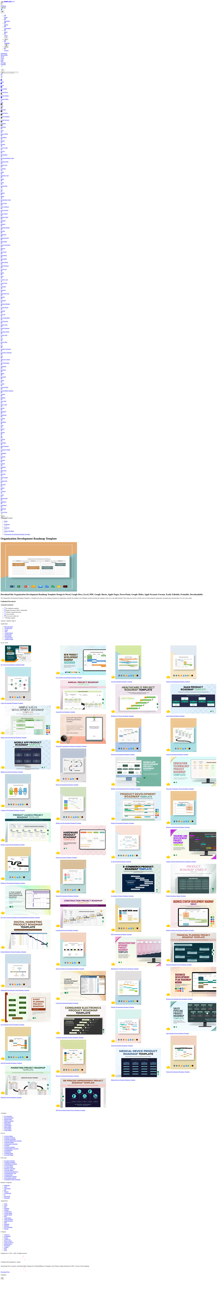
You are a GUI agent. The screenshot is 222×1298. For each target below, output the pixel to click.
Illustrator (6, 1224)
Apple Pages (7, 1218)
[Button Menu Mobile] (2, 2)
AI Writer (6, 1145)
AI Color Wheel (8, 1165)
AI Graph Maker (8, 1155)
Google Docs (7, 1211)
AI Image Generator (9, 1137)
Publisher (6, 1208)
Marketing (7, 1185)
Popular (6, 1229)
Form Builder (8, 1125)
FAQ (5, 1250)
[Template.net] (9, 2)
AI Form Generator (9, 1147)
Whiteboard (7, 1124)
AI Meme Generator (9, 1162)
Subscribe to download (7, 605)
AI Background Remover (11, 1171)
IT (4, 1195)
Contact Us (7, 1239)
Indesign (6, 1225)
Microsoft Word (8, 626)
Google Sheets (8, 1213)
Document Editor (9, 1117)
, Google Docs (8, 628)
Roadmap (6, 527)
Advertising (7, 1188)
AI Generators (8, 1116)
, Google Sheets (8, 633)
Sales (5, 1187)
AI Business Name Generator (12, 1179)
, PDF (5, 631)
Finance (6, 1191)
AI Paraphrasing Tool (10, 1173)
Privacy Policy (8, 1241)
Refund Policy (8, 1244)
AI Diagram (7, 1151)
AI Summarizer (8, 1175)
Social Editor (7, 1128)
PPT (5, 1207)
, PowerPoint (7, 636)
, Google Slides (8, 637)
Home (6, 521)
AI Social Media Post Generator (13, 1141)
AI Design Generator (10, 1139)
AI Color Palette (8, 1167)
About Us (7, 1234)
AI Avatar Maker (8, 1170)
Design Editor (8, 1119)
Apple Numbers (8, 1219)
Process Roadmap (9, 531)
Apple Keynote (8, 1221)
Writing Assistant (8, 1121)
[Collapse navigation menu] (2, 70)
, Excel (6, 630)
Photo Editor (7, 1127)
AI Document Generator (11, 1144)
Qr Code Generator (9, 1161)
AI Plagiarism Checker (10, 1176)
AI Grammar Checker (10, 1178)
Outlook (6, 1210)
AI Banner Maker (9, 1142)
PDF (5, 1216)
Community (7, 1236)
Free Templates (8, 1227)
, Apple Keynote (8, 639)
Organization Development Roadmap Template (17, 534)
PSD (5, 1222)
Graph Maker (8, 1130)
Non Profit (7, 1196)
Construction (7, 1193)
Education (7, 1198)
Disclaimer (7, 1245)
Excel (5, 1205)
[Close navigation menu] (2, 11)
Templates (7, 524)
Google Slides (8, 1214)
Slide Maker (7, 1122)
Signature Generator (9, 1168)
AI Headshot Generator (10, 1164)
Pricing (6, 1238)
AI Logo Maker (8, 1136)
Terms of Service (8, 1242)
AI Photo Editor (8, 1153)
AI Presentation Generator (11, 1148)
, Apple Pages (8, 634)
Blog (5, 1248)
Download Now (5, 1272)
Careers (6, 1247)
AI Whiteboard (8, 1150)
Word (5, 1204)
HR (5, 1190)
